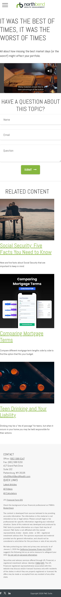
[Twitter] (5, 593)
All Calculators (10, 493)
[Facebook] (0, 593)
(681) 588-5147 (17, 458)
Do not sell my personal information (22, 555)
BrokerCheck (8, 508)
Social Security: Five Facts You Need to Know (26, 249)
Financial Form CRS (15, 500)
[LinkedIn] (9, 593)
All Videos (8, 488)
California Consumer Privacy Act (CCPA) (35, 549)
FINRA (37, 563)
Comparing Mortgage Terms (21, 337)
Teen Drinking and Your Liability (23, 412)
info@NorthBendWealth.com (16, 476)
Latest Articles (10, 484)
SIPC (42, 563)
